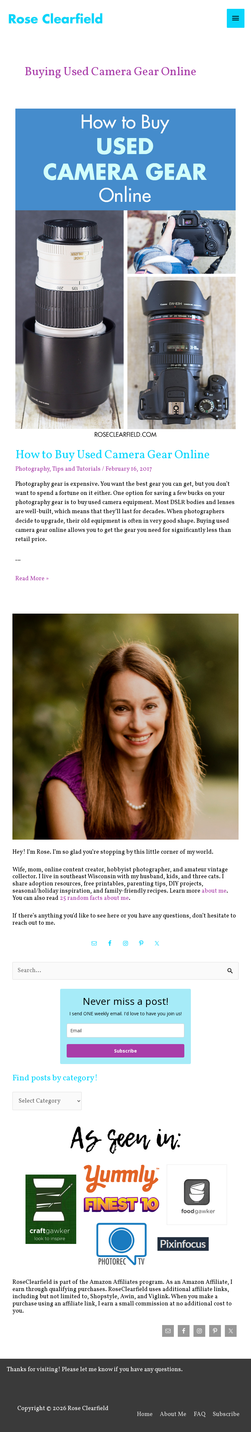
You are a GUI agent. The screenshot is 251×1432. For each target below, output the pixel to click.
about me (214, 891)
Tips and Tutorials (76, 469)
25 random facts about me (94, 898)
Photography (32, 469)
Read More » (32, 579)
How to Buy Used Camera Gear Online (112, 455)
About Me (173, 1414)
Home (145, 1414)
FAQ (200, 1414)
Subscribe (125, 1051)
